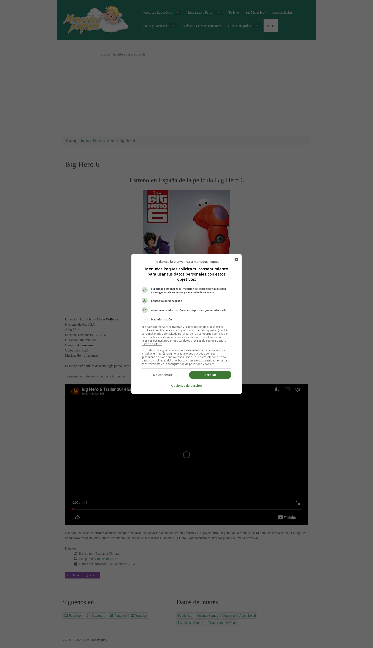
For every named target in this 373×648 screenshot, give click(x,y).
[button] (186, 320)
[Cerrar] (236, 259)
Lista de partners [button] (152, 344)
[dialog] (186, 324)
